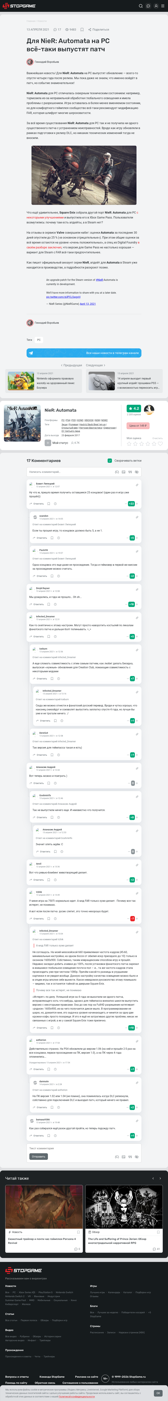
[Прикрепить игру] (117, 1157)
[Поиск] (140, 6)
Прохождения (14, 1350)
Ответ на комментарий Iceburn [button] (52, 699)
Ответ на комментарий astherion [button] (49, 1090)
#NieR (99, 279)
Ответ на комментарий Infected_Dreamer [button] (54, 657)
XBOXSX (89, 420)
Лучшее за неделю (107, 1312)
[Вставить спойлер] (137, 1157)
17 (59, 29)
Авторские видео (14, 1340)
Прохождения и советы (18, 1356)
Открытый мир (70, 427)
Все (7, 1292)
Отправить (38, 1156)
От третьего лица (71, 431)
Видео (9, 1330)
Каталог (127, 1292)
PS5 (74, 420)
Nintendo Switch (64, 1292)
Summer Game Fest (15, 1300)
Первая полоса (29, 1320)
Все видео (11, 1336)
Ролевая (73, 424)
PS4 (68, 420)
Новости (42, 21)
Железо (26, 1304)
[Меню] (163, 6)
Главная (31, 21)
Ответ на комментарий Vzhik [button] (47, 939)
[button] (36, 503)
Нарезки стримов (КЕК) (132, 1332)
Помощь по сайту (16, 1382)
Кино (74, 1300)
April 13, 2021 (88, 303)
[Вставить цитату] (130, 1157)
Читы (37, 1356)
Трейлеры (45, 1340)
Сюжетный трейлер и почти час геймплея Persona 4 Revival (42, 1240)
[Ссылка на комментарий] (137, 485)
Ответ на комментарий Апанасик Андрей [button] (54, 804)
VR (29, 1296)
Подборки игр (59, 1320)
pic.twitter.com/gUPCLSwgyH (63, 297)
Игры (93, 1286)
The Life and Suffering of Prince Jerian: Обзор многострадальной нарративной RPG (117, 1240)
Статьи (9, 1314)
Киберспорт (12, 1304)
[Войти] (156, 6)
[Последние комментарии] (148, 6)
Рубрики (25, 1336)
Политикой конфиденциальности (77, 1396)
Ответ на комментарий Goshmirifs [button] (54, 838)
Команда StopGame (52, 1376)
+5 (149, 1312)
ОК (158, 1393)
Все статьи (11, 1320)
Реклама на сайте (86, 1376)
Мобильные (44, 1300)
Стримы (95, 1326)
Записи (111, 1332)
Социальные (61, 1300)
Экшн (64, 424)
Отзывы (94, 1296)
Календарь (114, 1292)
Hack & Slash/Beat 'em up (93, 424)
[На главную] (19, 6)
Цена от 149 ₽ (138, 425)
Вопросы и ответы (17, 1376)
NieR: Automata (60, 410)
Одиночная (110, 427)
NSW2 (104, 420)
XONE (80, 420)
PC (39, 339)
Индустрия (54, 1296)
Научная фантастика (90, 427)
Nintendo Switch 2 (14, 1296)
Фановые (39, 1296)
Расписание (97, 1332)
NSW (97, 420)
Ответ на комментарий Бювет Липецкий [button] (54, 524)
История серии (52, 1336)
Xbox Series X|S (27, 1292)
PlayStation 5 (45, 1292)
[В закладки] (82, 30)
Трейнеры (49, 1356)
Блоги (94, 1306)
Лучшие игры (97, 1292)
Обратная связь (45, 1382)
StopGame (95, 1316)
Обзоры (45, 1320)
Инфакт (32, 1340)
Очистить (157, 438)
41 (158, 1249)
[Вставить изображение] (124, 1157)
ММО (31, 1300)
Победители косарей (133, 1312)
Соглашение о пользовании (80, 1382)
